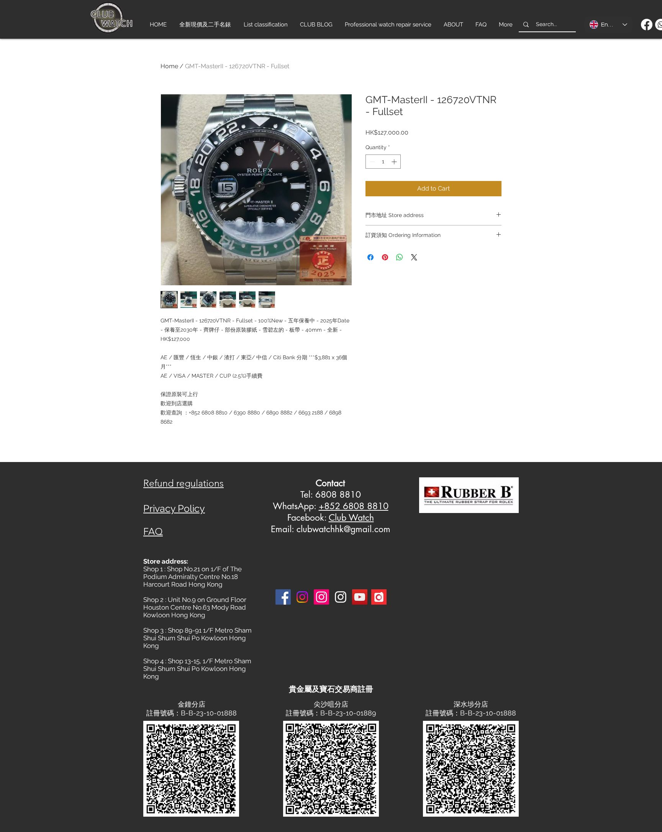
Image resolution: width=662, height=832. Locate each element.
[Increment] (395, 161)
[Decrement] (371, 161)
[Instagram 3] (340, 597)
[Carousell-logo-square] (379, 597)
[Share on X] (414, 257)
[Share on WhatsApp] (399, 257)
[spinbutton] (383, 161)
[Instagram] (302, 597)
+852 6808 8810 (353, 506)
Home (169, 66)
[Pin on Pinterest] (385, 257)
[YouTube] (359, 597)
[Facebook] (646, 24)
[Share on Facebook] (370, 257)
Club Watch (351, 517)
